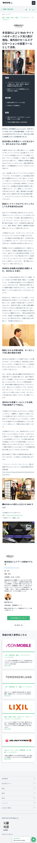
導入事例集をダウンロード (19, 618)
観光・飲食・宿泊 (8, 17)
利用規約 (5, 830)
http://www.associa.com (14, 515)
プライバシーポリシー (7, 834)
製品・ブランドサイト (22, 17)
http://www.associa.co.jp (11, 568)
